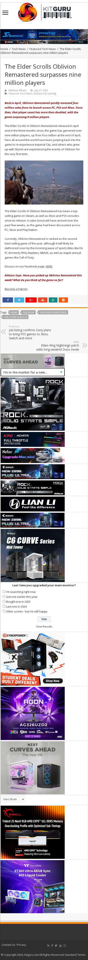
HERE (49, 266)
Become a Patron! (16, 289)
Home (4, 49)
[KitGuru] (44, 11)
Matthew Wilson (17, 90)
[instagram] (64, 945)
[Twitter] (56, 945)
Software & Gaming (45, 93)
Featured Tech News (42, 49)
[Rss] (48, 945)
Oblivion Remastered (53, 312)
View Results (44, 626)
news (14, 312)
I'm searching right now (21, 592)
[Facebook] (52, 945)
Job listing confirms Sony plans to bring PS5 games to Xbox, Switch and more (30, 332)
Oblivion (28, 312)
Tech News (19, 49)
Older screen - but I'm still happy (26, 611)
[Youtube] (60, 945)
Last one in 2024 (16, 606)
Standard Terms (75, 955)
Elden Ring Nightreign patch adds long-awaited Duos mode (57, 345)
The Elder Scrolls (15, 317)
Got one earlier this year (22, 597)
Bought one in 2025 (18, 602)
